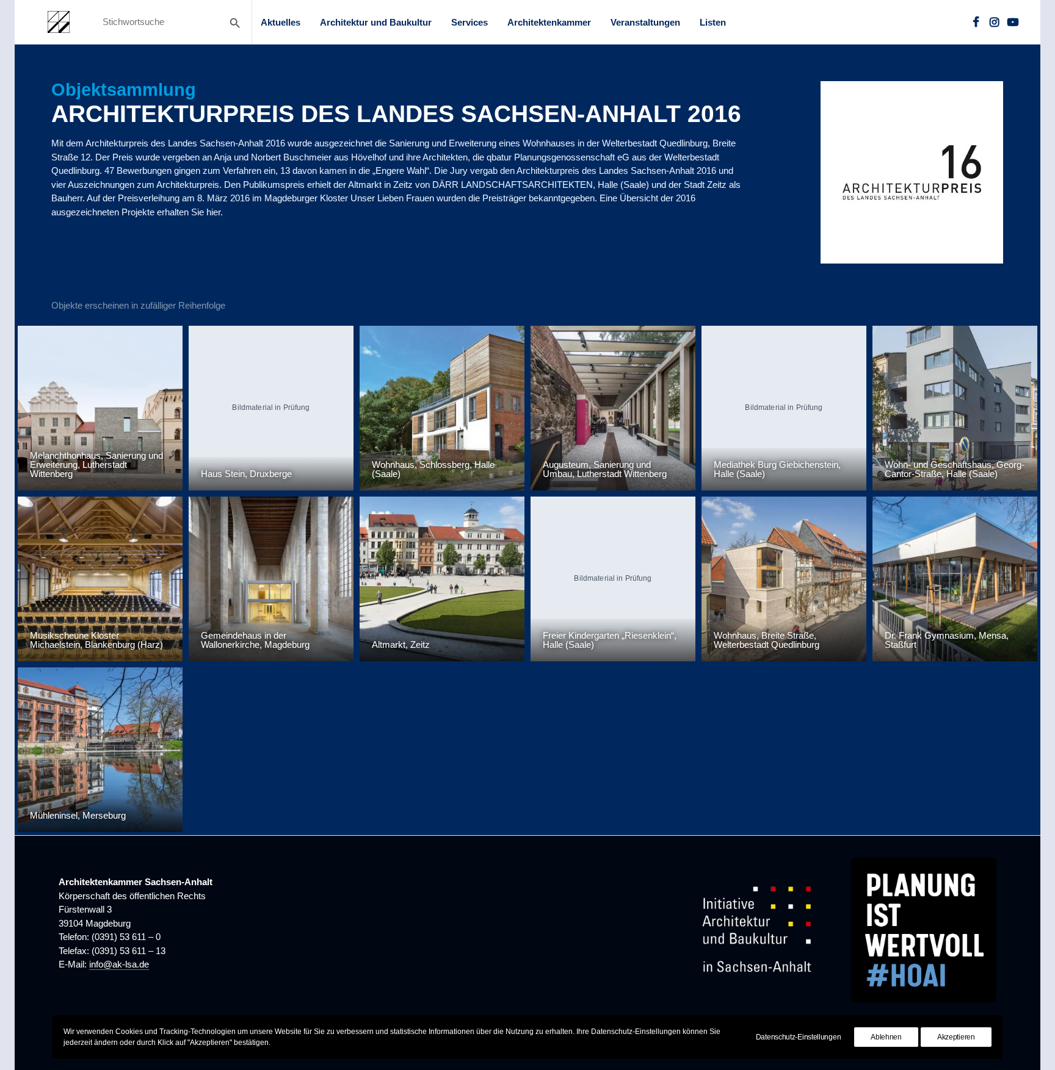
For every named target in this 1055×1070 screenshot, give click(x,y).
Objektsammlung (123, 89)
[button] (976, 22)
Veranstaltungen (645, 22)
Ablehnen (886, 1037)
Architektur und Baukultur (376, 22)
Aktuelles (280, 22)
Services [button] (469, 22)
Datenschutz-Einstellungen (798, 1037)
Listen (713, 22)
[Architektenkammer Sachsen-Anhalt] (59, 22)
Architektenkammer (549, 22)
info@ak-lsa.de (119, 964)
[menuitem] (280, 22)
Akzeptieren (956, 1037)
